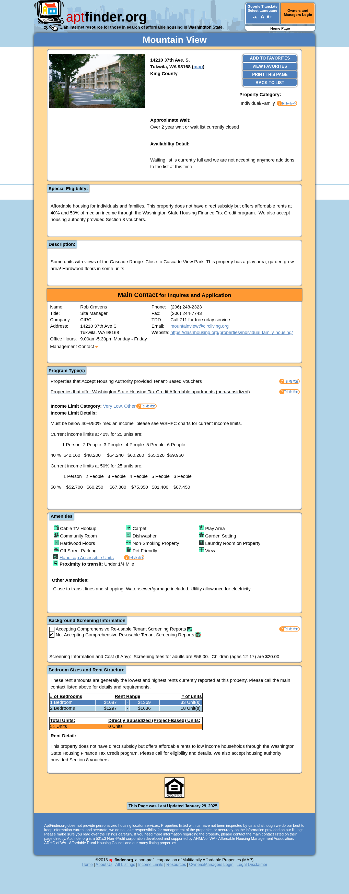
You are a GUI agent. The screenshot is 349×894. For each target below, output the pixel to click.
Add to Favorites (270, 58)
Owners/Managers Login (211, 864)
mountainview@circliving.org (199, 326)
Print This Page (270, 74)
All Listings (125, 864)
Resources (176, 864)
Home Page (280, 28)
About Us (104, 864)
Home (87, 864)
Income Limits (150, 864)
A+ (269, 17)
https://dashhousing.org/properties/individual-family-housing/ (231, 332)
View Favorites (269, 66)
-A (255, 17)
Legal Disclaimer (252, 864)
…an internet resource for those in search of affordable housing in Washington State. (142, 27)
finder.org (106, 16)
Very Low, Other (119, 406)
